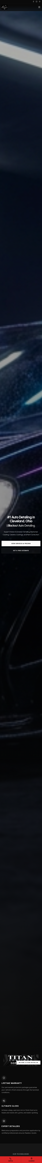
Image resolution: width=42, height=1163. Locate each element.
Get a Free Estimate (21, 550)
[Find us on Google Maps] (39, 1)
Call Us (10, 1161)
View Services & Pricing (21, 543)
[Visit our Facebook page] (33, 1)
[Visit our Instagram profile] (36, 1)
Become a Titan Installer (28, 1062)
